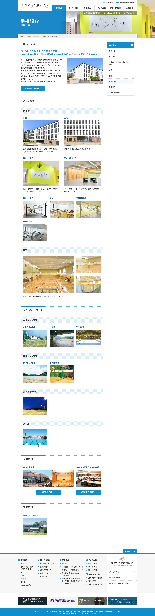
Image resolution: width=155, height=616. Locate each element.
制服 (110, 76)
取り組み (112, 87)
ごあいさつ (113, 51)
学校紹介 (44, 36)
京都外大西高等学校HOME (30, 36)
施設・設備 (113, 81)
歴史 (110, 70)
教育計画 (112, 56)
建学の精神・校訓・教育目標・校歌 (119, 63)
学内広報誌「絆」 (115, 92)
